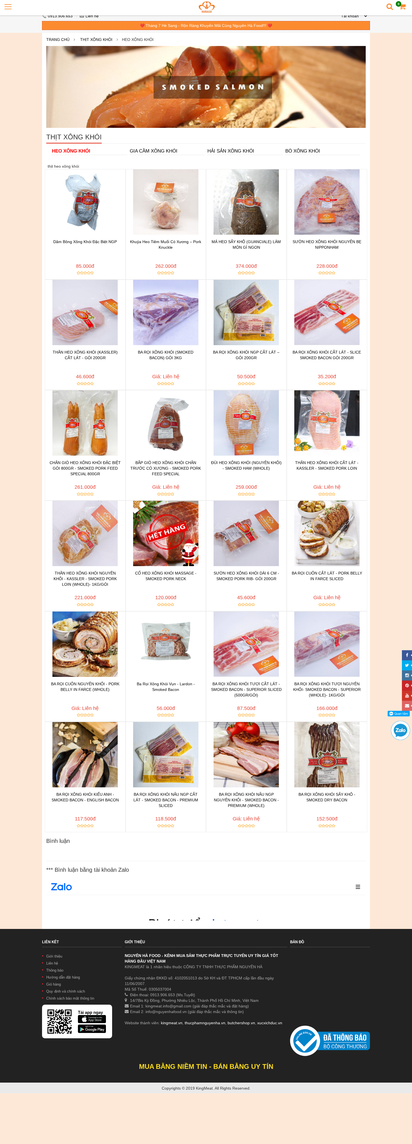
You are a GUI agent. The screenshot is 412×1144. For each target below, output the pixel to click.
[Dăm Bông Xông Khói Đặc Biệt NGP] (85, 202)
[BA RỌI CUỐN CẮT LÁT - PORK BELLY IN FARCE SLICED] (327, 533)
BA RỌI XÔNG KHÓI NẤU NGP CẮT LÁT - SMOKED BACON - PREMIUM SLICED (165, 800)
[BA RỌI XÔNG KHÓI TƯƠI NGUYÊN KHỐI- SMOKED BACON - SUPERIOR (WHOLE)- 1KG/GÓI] (327, 644)
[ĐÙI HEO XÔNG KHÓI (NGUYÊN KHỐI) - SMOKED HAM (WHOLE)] (246, 423)
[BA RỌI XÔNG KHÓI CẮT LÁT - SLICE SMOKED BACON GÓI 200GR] (327, 312)
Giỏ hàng (53, 984)
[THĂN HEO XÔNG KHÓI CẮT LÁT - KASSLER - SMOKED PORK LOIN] (327, 423)
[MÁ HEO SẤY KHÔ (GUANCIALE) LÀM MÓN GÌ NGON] (246, 202)
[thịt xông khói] (206, 87)
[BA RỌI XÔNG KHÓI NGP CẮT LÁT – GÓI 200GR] (246, 312)
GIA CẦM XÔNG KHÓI (153, 151)
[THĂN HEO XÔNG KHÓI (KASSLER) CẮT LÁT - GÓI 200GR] (85, 312)
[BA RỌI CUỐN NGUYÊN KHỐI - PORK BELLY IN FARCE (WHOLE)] (85, 644)
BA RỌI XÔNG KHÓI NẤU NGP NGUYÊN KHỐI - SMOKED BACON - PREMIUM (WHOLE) (246, 800)
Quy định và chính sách (65, 991)
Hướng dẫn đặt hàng (63, 977)
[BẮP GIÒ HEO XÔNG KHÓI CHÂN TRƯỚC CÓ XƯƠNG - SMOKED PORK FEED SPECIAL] (166, 423)
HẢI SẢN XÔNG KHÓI (230, 151)
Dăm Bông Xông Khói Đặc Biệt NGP (85, 241)
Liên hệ (92, 16)
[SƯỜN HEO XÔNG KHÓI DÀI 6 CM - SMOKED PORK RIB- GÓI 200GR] (246, 533)
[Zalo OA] (400, 723)
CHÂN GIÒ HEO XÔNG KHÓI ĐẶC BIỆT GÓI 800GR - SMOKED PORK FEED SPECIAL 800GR (85, 468)
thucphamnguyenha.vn (205, 1023)
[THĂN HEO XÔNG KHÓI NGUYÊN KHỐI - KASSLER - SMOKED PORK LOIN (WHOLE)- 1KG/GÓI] (85, 533)
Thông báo (54, 970)
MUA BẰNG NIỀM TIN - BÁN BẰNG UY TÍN (206, 1066)
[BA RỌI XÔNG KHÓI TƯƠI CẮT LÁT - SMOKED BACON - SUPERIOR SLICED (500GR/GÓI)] (246, 644)
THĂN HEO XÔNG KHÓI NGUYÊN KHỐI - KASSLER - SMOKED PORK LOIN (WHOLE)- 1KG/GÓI (85, 579)
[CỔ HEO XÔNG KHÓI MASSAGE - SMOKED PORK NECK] (166, 533)
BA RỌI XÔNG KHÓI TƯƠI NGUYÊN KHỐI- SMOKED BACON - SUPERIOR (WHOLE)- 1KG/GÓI (327, 689)
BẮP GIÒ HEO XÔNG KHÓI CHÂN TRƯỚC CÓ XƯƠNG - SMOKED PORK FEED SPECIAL (165, 468)
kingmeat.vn (171, 1023)
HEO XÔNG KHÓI (71, 151)
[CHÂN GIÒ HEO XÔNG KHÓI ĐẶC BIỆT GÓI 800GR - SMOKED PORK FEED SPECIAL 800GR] (85, 423)
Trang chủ (58, 39)
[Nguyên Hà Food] (206, 7)
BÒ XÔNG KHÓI (302, 151)
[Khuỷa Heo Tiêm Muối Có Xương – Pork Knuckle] (166, 202)
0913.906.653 (61, 16)
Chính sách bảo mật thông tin (70, 998)
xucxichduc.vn (269, 1023)
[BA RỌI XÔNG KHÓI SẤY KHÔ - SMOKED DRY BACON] (327, 754)
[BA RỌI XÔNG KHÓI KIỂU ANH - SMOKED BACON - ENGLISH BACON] (85, 754)
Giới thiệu (54, 956)
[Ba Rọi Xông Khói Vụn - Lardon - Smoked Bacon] (166, 644)
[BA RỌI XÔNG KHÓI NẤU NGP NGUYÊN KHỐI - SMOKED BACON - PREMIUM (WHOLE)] (246, 754)
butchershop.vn (241, 1023)
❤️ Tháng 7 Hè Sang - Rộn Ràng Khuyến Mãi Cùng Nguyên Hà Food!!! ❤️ (206, 25)
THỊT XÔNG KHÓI (96, 39)
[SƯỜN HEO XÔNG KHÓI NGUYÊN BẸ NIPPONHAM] (327, 202)
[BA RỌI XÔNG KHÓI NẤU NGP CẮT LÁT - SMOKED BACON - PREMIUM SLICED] (166, 754)
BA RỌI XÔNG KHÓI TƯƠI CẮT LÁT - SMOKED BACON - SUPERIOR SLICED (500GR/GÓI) (246, 689)
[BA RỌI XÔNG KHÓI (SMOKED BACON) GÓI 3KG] (166, 312)
